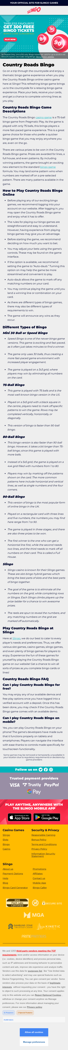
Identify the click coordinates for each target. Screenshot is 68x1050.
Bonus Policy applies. (45, 57)
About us (8, 869)
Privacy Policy (39, 849)
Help (5, 878)
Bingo (6, 844)
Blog (5, 883)
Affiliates (38, 873)
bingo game (48, 166)
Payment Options (13, 873)
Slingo (16, 638)
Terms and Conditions (44, 844)
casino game (44, 117)
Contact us (39, 878)
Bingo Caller (40, 887)
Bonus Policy (38, 839)
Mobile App (39, 883)
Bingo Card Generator (15, 887)
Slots (5, 839)
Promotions (39, 869)
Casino (6, 849)
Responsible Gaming (43, 835)
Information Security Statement (43, 855)
